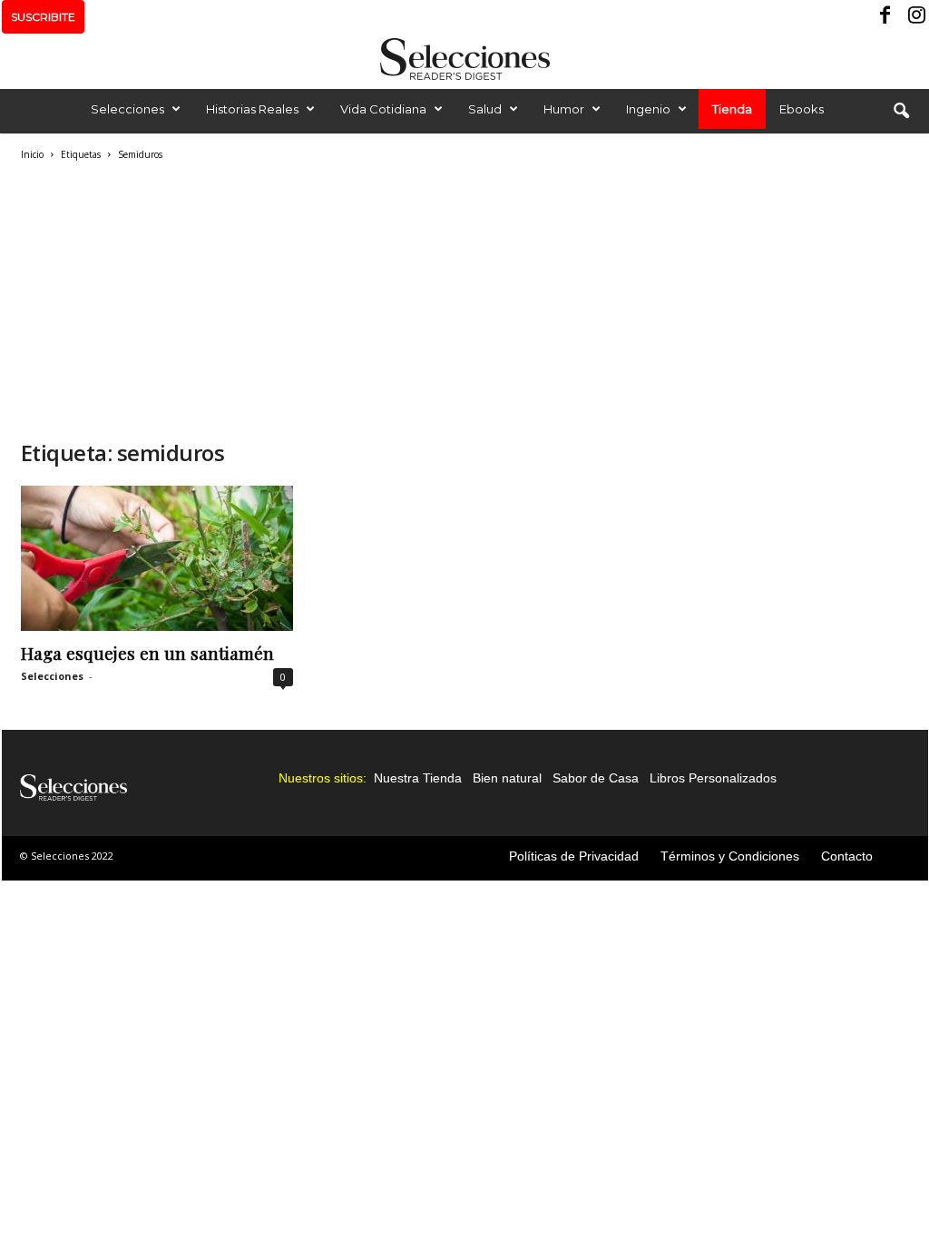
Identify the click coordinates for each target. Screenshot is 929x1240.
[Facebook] (886, 17)
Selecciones (127, 109)
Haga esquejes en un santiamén (147, 652)
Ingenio (648, 109)
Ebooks (801, 109)
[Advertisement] (311, 298)
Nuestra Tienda (418, 778)
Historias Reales (252, 109)
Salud (485, 109)
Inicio (32, 154)
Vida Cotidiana (383, 109)
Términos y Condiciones (729, 856)
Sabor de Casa (596, 778)
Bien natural (507, 778)
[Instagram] (914, 17)
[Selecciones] (464, 59)
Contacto (847, 856)
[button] (901, 112)
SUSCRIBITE (43, 17)
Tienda (732, 109)
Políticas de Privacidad (574, 856)
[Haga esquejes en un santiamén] (157, 558)
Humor (563, 109)
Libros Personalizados (713, 778)
